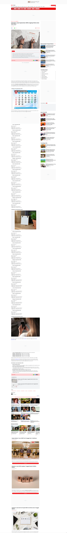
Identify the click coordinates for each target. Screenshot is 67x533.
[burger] (55, 6)
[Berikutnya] (39, 428)
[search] (50, 5)
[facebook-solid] (35, 60)
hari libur (25, 338)
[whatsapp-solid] (33, 60)
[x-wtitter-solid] (36, 60)
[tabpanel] (25, 55)
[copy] (38, 60)
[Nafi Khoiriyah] (12, 394)
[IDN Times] (13, 5)
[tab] (13, 51)
